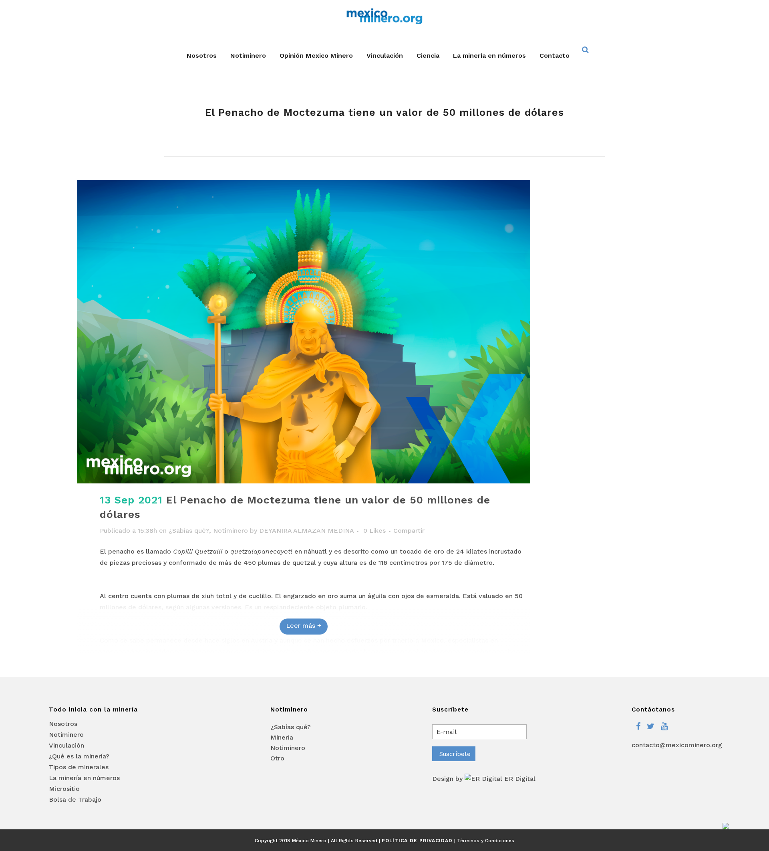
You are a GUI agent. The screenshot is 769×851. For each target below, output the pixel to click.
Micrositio (64, 789)
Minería (281, 737)
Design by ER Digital (483, 778)
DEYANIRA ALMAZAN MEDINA (306, 530)
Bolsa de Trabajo (75, 800)
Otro (277, 758)
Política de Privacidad (417, 840)
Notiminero (230, 530)
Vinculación (66, 746)
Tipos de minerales (79, 767)
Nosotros (63, 724)
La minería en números (84, 778)
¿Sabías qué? (189, 530)
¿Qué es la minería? (79, 756)
